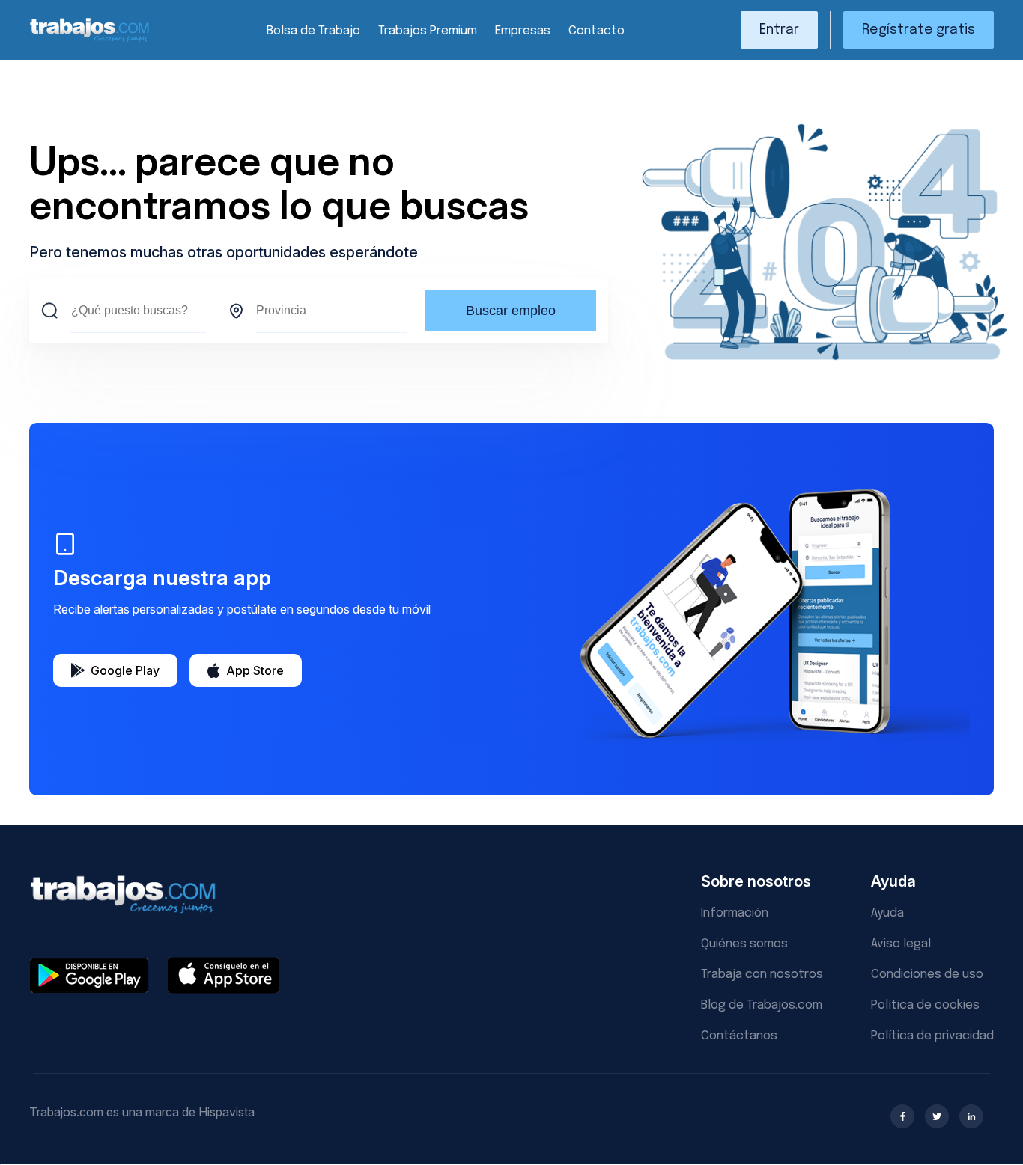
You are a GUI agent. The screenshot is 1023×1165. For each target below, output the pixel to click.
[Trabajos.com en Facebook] (902, 1116)
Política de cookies (925, 1005)
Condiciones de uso (927, 974)
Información (734, 913)
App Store (255, 670)
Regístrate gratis (918, 30)
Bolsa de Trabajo (313, 31)
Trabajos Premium (427, 31)
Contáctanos (739, 1036)
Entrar (779, 30)
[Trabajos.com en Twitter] (937, 1116)
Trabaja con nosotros (762, 974)
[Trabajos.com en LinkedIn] (971, 1116)
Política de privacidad (932, 1036)
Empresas (522, 31)
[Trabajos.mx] (90, 40)
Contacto (596, 31)
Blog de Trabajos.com (761, 1005)
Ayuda (887, 913)
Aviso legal (901, 944)
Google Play (125, 670)
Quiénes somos (744, 944)
